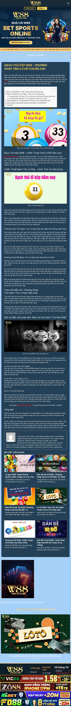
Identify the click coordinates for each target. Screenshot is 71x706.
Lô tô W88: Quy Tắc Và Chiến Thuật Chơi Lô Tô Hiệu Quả (50, 508)
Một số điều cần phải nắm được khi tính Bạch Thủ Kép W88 (26, 103)
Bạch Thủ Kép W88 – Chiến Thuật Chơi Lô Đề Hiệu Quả (24, 92)
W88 (6, 81)
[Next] (67, 634)
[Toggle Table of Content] (53, 89)
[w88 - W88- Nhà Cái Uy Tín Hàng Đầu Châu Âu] (35, 3)
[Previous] (3, 634)
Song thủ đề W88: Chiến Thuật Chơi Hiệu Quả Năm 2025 (19, 541)
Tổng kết (10, 105)
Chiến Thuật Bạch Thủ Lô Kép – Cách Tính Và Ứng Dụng (25, 94)
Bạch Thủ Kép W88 (11, 156)
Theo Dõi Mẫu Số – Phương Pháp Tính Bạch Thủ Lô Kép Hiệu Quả (28, 100)
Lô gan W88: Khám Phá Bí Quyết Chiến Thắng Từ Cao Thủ (19, 475)
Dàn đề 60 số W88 (24, 405)
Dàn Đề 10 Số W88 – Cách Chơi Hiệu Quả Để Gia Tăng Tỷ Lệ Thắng (51, 542)
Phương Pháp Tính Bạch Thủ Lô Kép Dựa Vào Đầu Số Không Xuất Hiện (32, 96)
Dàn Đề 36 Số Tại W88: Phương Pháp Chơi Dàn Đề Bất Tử (19, 508)
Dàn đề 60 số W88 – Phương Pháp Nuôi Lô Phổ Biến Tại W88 (51, 475)
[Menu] (68, 3)
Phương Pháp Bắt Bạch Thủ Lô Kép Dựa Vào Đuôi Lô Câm (28, 98)
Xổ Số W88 (40, 55)
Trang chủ (30, 55)
